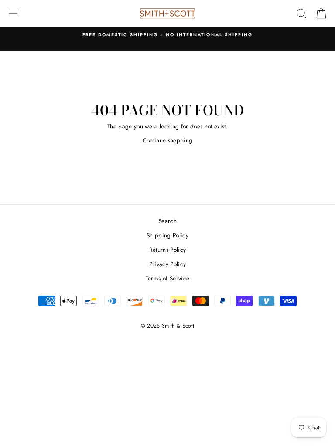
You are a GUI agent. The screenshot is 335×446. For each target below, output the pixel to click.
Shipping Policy (167, 235)
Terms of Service (167, 278)
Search (167, 220)
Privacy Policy (167, 264)
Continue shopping (168, 140)
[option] (167, 34)
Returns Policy (167, 249)
